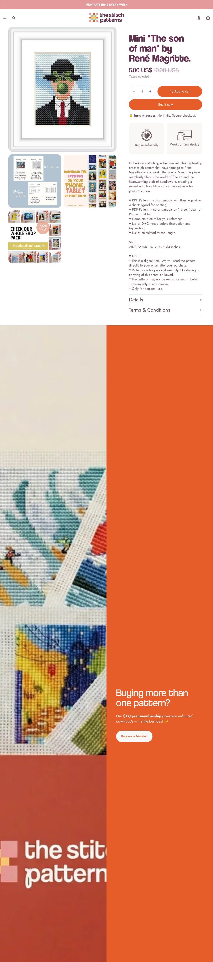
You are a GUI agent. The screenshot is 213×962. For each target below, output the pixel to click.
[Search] (13, 17)
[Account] (198, 17)
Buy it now (165, 104)
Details (136, 299)
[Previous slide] (4, 4)
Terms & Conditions (149, 309)
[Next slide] (208, 4)
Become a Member (134, 736)
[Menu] (5, 18)
